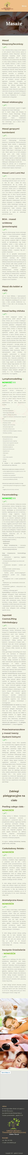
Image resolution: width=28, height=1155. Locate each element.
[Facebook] (3, 1145)
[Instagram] (7, 1145)
